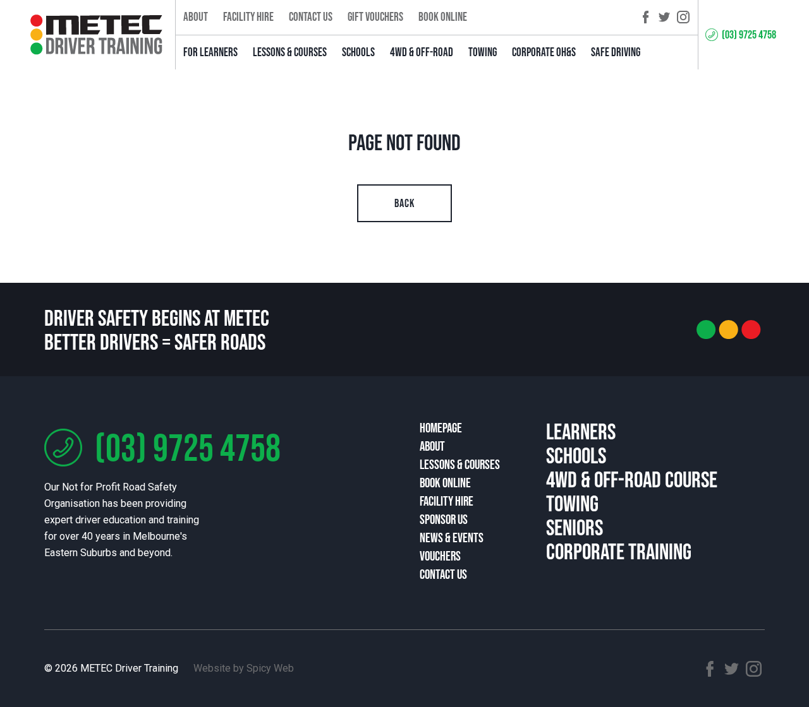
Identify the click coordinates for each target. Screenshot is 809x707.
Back (404, 203)
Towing (482, 52)
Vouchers (440, 556)
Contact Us (310, 16)
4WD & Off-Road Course (631, 479)
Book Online (442, 16)
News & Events (452, 537)
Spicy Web (270, 668)
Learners (581, 431)
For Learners (210, 52)
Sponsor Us (444, 519)
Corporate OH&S (544, 52)
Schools (358, 52)
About (195, 16)
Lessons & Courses (290, 52)
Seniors (574, 527)
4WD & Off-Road (421, 52)
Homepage (441, 427)
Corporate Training (618, 551)
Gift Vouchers (375, 16)
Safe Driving (615, 52)
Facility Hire (248, 16)
